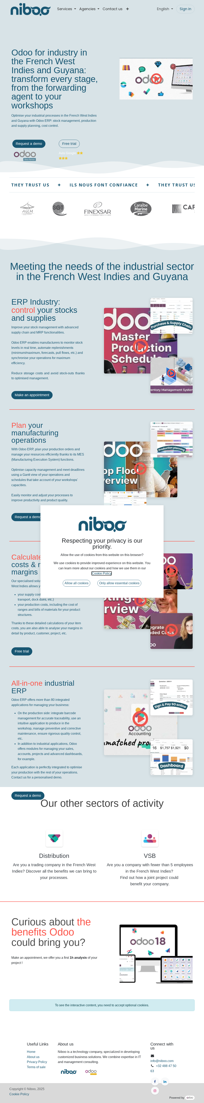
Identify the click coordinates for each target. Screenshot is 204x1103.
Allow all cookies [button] (76, 583)
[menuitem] (67, 9)
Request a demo (29, 144)
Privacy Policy (37, 1062)
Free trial (69, 144)
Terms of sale (36, 1067)
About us (33, 1057)
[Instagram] (155, 1091)
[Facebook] (155, 1081)
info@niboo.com (162, 1061)
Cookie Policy (19, 1094)
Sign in (185, 8)
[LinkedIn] (165, 1081)
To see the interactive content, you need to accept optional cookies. (102, 1005)
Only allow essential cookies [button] (119, 583)
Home (31, 1051)
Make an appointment (32, 395)
